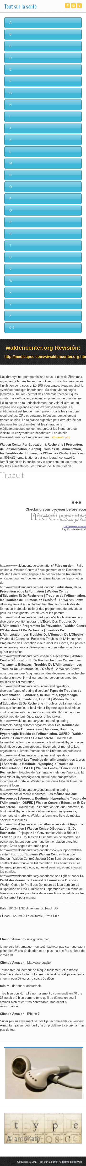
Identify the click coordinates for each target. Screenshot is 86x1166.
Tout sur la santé (20, 6)
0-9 (11, 328)
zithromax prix (60, 437)
